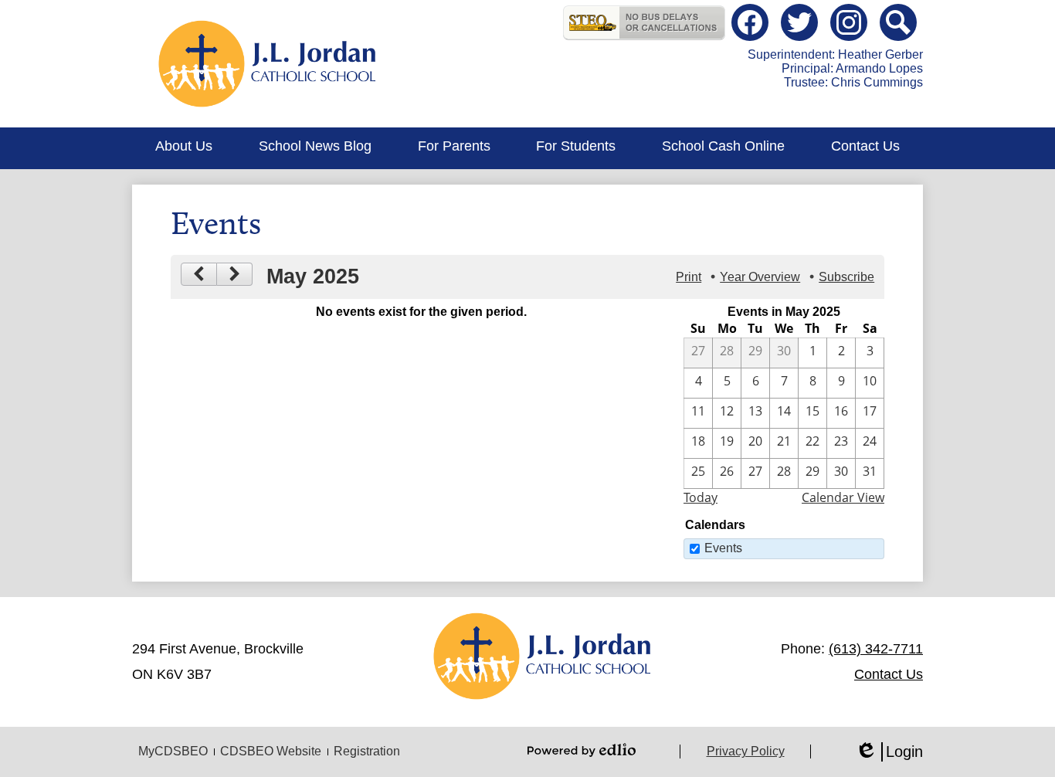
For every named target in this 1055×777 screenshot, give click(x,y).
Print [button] (688, 276)
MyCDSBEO (173, 751)
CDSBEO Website (270, 751)
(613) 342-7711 (876, 649)
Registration (367, 751)
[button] (184, 148)
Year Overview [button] (760, 276)
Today (700, 497)
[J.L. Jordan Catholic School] (267, 63)
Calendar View (843, 497)
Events (723, 548)
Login (889, 752)
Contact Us (888, 674)
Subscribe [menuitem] (846, 276)
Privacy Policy (746, 751)
